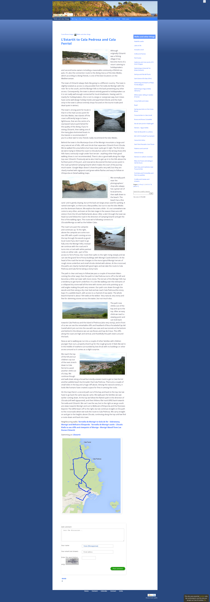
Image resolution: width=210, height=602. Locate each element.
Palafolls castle (139, 41)
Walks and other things (61, 19)
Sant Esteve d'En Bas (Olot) (143, 78)
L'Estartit (76, 434)
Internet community (99, 19)
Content (95, 591)
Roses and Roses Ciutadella (143, 119)
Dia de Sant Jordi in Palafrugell (143, 124)
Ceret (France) (138, 153)
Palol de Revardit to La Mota (143, 132)
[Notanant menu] (150, 596)
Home (86, 591)
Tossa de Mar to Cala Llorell (143, 115)
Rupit (136, 105)
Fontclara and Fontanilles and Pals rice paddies (143, 174)
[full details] (62, 581)
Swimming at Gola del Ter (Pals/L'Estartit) (142, 69)
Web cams (125, 19)
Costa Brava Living (67, 34)
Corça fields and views (141, 101)
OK (205, 600)
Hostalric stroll (139, 50)
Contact (113, 591)
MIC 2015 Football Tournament (144, 136)
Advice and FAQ (114, 19)
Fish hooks (137, 58)
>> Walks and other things (82, 34)
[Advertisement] (101, 27)
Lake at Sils (137, 45)
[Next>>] (136, 186)
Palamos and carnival (141, 148)
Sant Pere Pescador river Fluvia (144, 144)
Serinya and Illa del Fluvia (142, 74)
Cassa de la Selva (139, 140)
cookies (202, 596)
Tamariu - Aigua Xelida (141, 128)
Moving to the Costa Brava (81, 19)
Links (121, 591)
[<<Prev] (140, 184)
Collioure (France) (140, 54)
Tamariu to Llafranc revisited (143, 157)
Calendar (104, 591)
